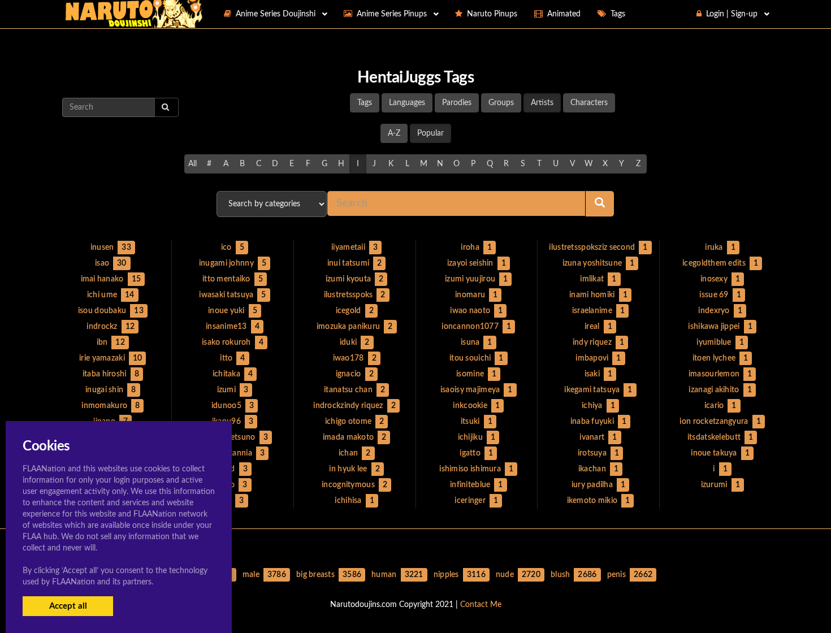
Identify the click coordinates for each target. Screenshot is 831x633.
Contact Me (480, 605)
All (192, 164)
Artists (542, 103)
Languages (407, 103)
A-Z (394, 133)
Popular (430, 133)
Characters (589, 103)
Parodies (456, 103)
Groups (501, 103)
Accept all (68, 606)
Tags (364, 103)
